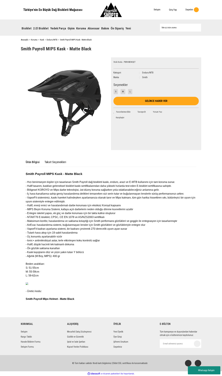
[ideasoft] (93, 373)
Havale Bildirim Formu (30, 341)
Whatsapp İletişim (206, 370)
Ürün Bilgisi (33, 162)
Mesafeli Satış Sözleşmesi (79, 331)
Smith (145, 77)
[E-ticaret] (110, 373)
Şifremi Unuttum (120, 341)
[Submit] (197, 343)
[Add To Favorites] (121, 112)
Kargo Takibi (26, 336)
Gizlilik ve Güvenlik (75, 336)
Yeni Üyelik (118, 331)
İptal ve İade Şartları (76, 341)
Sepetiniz (117, 346)
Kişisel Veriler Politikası (77, 346)
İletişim (24, 331)
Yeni (128, 28)
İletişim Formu (27, 346)
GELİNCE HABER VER (156, 100)
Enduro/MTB (147, 72)
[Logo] (111, 9)
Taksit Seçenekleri (55, 162)
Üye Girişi (117, 336)
